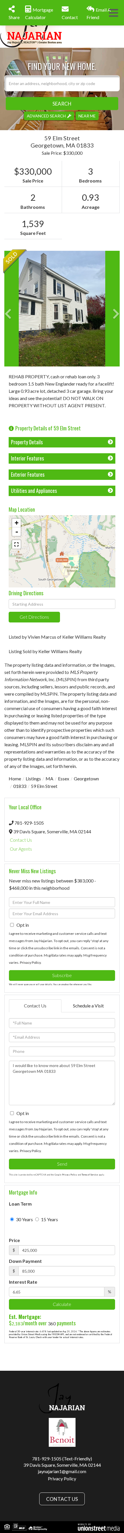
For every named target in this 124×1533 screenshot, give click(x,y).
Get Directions (34, 617)
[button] (62, 103)
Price (14, 1240)
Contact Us (21, 840)
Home (15, 778)
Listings (33, 778)
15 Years (49, 1219)
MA (49, 778)
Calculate (62, 1304)
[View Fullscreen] (16, 544)
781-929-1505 (29, 823)
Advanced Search (46, 115)
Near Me (87, 115)
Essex (63, 778)
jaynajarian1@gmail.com (62, 1471)
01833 (19, 786)
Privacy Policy (30, 962)
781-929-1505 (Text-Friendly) (62, 1458)
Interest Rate (23, 1282)
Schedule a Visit (88, 1005)
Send (62, 1164)
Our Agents (21, 849)
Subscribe (62, 975)
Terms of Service (90, 1174)
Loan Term (20, 1203)
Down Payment (25, 1261)
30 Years (24, 1219)
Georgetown (86, 778)
